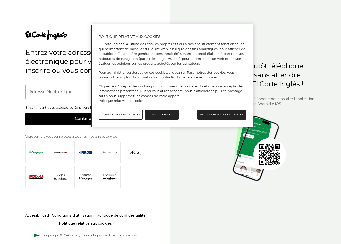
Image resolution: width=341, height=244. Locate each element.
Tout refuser (162, 114)
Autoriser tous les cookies (221, 114)
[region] (172, 76)
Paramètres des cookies (120, 114)
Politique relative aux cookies (122, 101)
